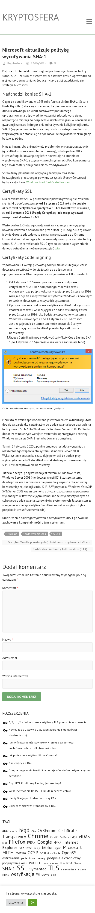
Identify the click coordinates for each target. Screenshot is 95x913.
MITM (8, 852)
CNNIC (54, 837)
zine (53, 874)
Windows (42, 874)
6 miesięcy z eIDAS (20, 763)
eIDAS (84, 836)
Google (44, 842)
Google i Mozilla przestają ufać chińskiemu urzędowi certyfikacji (47, 542)
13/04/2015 (38, 63)
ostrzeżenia (10, 858)
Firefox (17, 841)
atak (5, 831)
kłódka (47, 848)
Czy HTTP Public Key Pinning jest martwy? (35, 783)
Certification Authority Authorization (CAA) (62, 549)
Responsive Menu (89, 21)
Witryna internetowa (15, 676)
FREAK (31, 843)
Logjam (57, 848)
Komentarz (10, 588)
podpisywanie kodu (35, 534)
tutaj (57, 248)
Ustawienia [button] (16, 902)
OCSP (33, 852)
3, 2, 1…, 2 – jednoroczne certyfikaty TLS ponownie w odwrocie (47, 722)
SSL (22, 867)
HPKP (58, 842)
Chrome (38, 836)
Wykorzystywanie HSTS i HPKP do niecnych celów (40, 791)
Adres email (11, 658)
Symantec (38, 869)
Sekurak (78, 863)
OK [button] (33, 902)
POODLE (35, 863)
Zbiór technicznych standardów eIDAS (32, 806)
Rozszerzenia (15, 713)
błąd (24, 830)
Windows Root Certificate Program (48, 182)
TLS (53, 867)
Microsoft (12, 534)
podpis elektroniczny (64, 857)
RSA (69, 863)
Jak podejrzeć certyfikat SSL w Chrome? (33, 755)
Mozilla (21, 853)
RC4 (62, 863)
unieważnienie (68, 869)
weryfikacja (22, 874)
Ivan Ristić (25, 848)
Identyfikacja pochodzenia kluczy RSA (32, 798)
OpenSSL (70, 852)
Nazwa (7, 640)
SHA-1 (56, 534)
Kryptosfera (30, 17)
